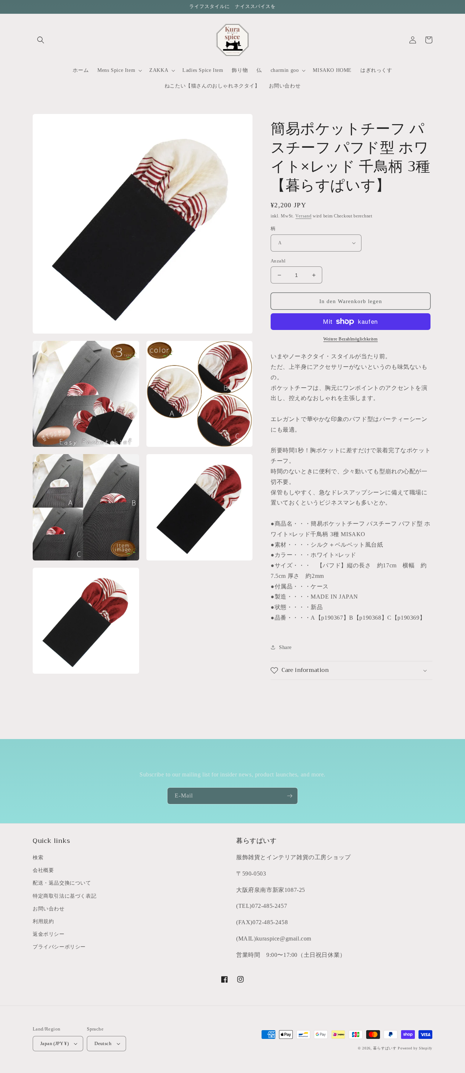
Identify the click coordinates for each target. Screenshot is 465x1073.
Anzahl (278, 261)
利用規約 (43, 921)
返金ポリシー (49, 934)
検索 (38, 857)
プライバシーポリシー (59, 947)
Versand (303, 216)
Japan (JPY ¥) (54, 1043)
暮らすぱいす (384, 1048)
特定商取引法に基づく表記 (64, 896)
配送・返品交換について (62, 883)
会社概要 (43, 870)
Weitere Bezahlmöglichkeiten (350, 339)
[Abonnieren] (290, 795)
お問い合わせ (49, 908)
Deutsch (103, 1043)
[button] (41, 40)
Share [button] (285, 647)
